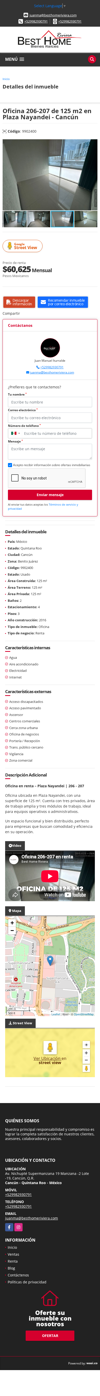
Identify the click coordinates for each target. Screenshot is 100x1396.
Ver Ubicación (48, 1058)
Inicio (6, 79)
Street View (25, 246)
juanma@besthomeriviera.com (53, 15)
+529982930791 (36, 21)
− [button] (12, 930)
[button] (93, 144)
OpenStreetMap (84, 1014)
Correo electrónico (23, 410)
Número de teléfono (24, 426)
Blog (11, 1268)
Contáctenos (18, 1275)
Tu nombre (17, 394)
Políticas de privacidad (27, 1282)
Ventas (13, 1254)
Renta (13, 1261)
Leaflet (56, 1014)
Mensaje (15, 441)
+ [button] (12, 923)
